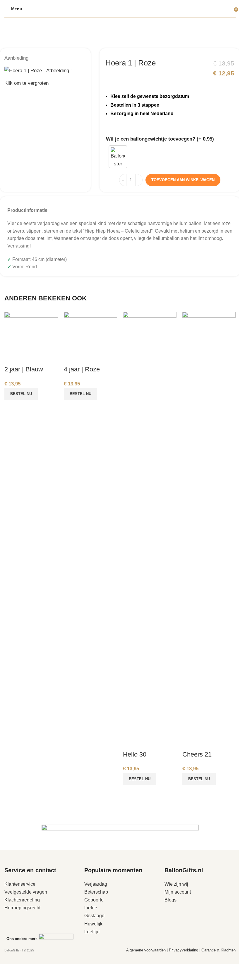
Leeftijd (92, 931)
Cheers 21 (197, 754)
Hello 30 (134, 754)
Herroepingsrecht (22, 907)
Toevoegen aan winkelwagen (183, 180)
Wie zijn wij (176, 884)
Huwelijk (93, 923)
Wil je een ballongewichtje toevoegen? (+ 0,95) (160, 139)
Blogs (170, 899)
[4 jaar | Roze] (90, 338)
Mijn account (177, 891)
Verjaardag (95, 884)
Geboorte (94, 899)
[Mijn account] (230, 9)
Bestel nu (21, 394)
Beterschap (96, 891)
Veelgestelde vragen (25, 891)
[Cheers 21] (209, 530)
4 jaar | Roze (82, 369)
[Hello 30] (149, 530)
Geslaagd (94, 915)
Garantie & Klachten (218, 950)
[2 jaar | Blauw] (31, 338)
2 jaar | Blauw (23, 369)
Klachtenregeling (22, 899)
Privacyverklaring (184, 950)
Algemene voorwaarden (146, 950)
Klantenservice (19, 884)
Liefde (90, 907)
